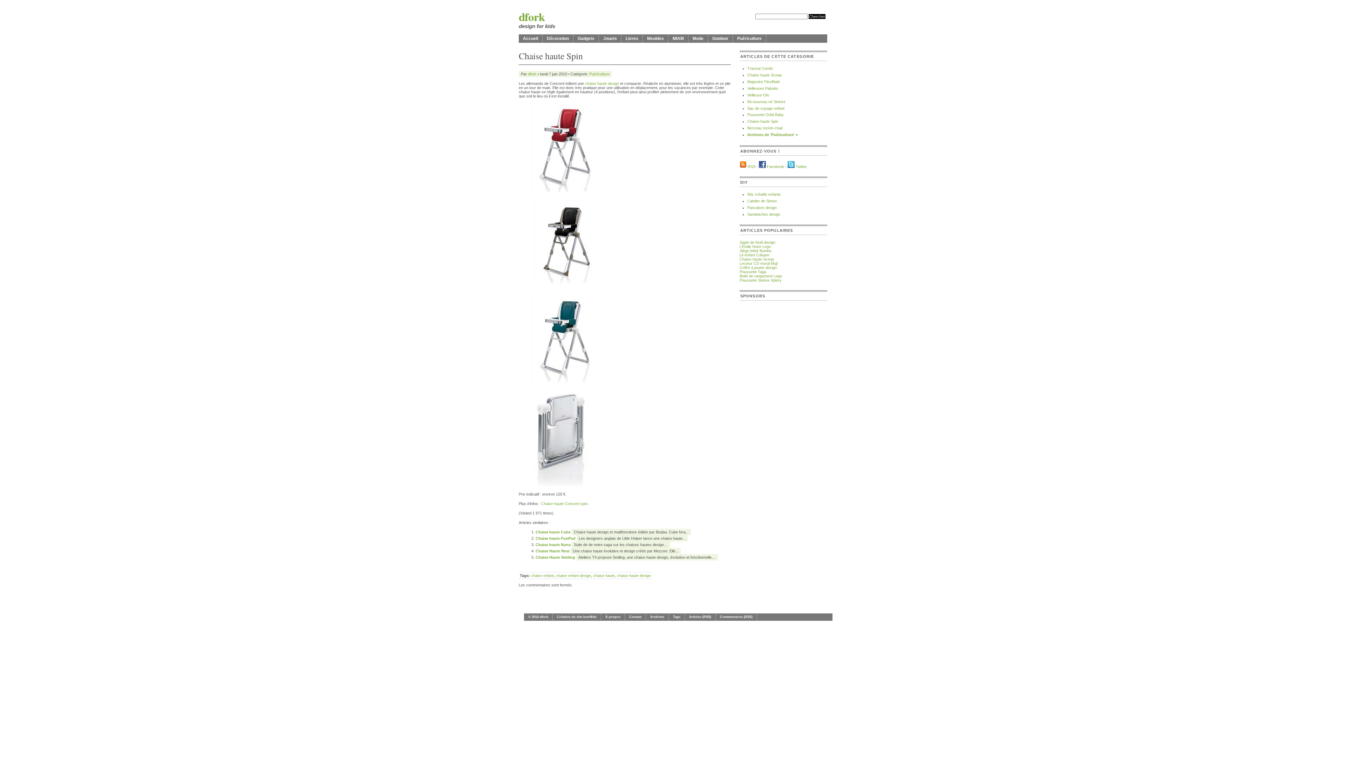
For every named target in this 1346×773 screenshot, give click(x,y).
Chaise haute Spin (762, 121)
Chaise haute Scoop (764, 75)
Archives (657, 617)
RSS (751, 166)
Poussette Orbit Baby (765, 115)
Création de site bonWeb (577, 617)
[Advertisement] (768, 411)
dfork (532, 16)
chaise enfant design (573, 575)
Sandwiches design (763, 214)
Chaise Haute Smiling (556, 557)
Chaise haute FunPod (556, 538)
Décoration (558, 38)
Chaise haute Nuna (554, 545)
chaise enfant (542, 575)
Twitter (801, 166)
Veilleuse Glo (758, 95)
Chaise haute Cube (554, 532)
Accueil (530, 38)
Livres (632, 38)
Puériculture (749, 38)
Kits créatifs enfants (764, 194)
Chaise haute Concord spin (564, 504)
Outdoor (720, 38)
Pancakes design (762, 208)
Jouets (610, 38)
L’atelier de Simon (762, 201)
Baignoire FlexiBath (763, 82)
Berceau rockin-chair (765, 128)
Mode (698, 38)
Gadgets (586, 38)
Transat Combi (760, 68)
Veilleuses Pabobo (762, 88)
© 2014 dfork (538, 617)
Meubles (655, 38)
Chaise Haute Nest (553, 551)
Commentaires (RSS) (736, 617)
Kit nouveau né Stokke (766, 102)
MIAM (678, 38)
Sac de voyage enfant (765, 108)
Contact (635, 617)
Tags (676, 617)
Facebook (775, 166)
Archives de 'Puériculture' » (772, 135)
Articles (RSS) (700, 617)
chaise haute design (602, 83)
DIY (744, 182)
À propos (612, 617)
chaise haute (604, 575)
